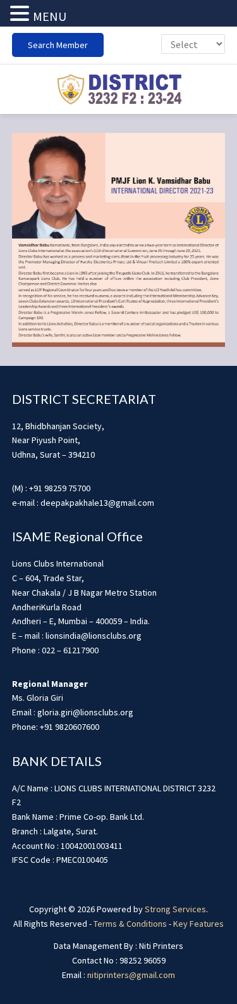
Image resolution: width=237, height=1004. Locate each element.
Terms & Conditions (130, 923)
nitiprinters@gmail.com (131, 975)
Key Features (198, 923)
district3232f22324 (119, 89)
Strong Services (175, 909)
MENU (49, 16)
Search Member (58, 45)
